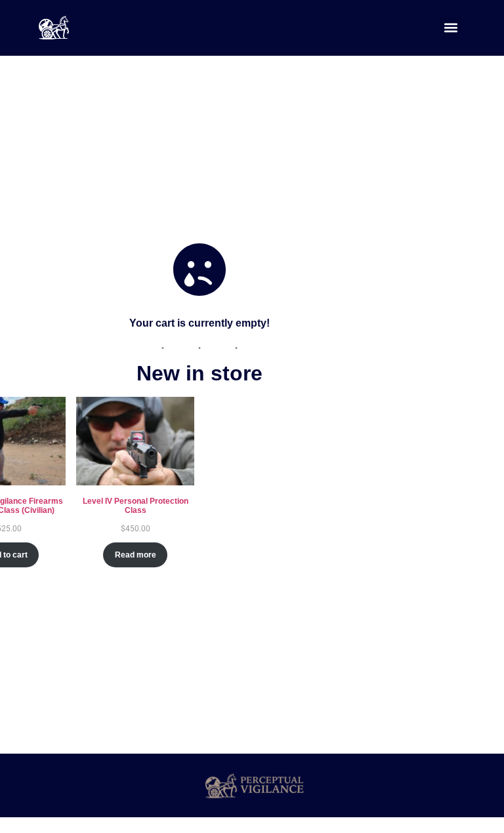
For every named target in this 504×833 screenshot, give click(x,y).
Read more (135, 554)
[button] (450, 28)
